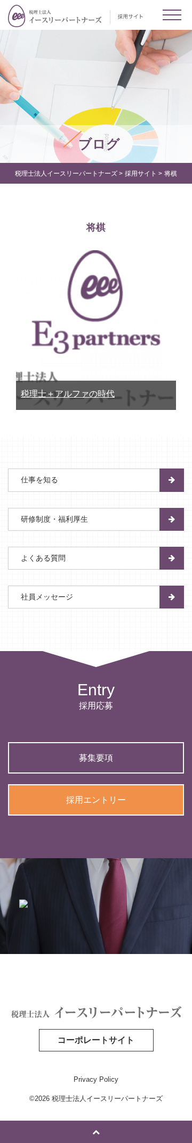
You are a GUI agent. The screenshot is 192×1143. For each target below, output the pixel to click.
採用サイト (141, 173)
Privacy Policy (96, 1079)
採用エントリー (96, 799)
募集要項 (96, 757)
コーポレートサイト (96, 1040)
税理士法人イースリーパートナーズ (66, 173)
